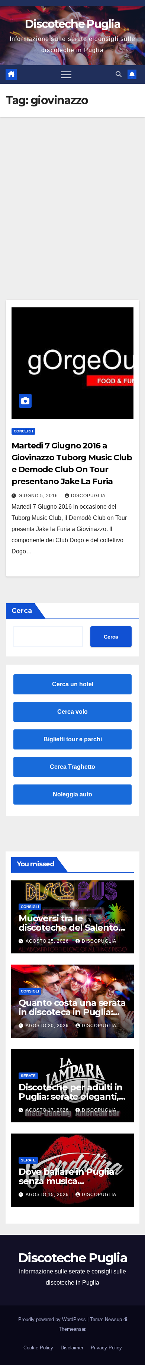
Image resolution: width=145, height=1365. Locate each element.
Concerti (23, 431)
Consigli (30, 907)
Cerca (22, 611)
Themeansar (72, 1329)
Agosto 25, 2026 (48, 941)
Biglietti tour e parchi (73, 739)
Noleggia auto (72, 794)
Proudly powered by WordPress (52, 1319)
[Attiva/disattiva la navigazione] (66, 74)
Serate (28, 1076)
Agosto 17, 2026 (48, 1110)
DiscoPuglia (88, 495)
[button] (119, 74)
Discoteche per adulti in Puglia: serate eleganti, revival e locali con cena (70, 1096)
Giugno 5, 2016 (39, 495)
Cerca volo (72, 712)
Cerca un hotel (72, 684)
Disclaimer (72, 1347)
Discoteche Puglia (72, 24)
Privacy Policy (106, 1347)
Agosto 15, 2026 (48, 1194)
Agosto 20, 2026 (48, 1025)
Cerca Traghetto (72, 767)
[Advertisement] (72, 193)
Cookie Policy (38, 1347)
